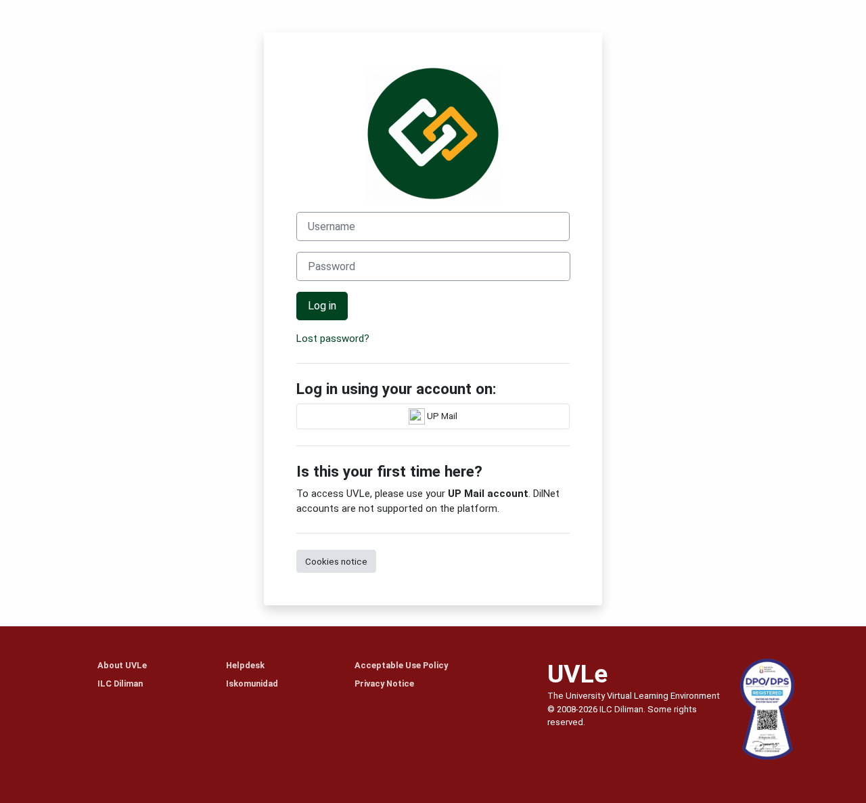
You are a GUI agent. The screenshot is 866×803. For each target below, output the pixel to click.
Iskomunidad (252, 683)
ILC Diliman (120, 683)
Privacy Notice (384, 683)
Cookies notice (336, 561)
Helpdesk (245, 665)
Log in (322, 305)
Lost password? (332, 338)
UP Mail (441, 415)
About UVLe (122, 665)
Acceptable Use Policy (401, 665)
